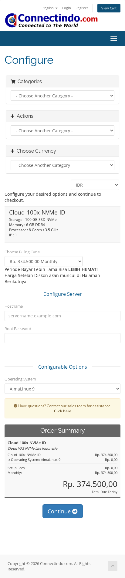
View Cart (109, 8)
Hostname (14, 306)
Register (82, 7)
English (48, 7)
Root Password (18, 328)
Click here (62, 410)
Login (66, 7)
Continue (60, 511)
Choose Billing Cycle (22, 252)
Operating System (20, 379)
